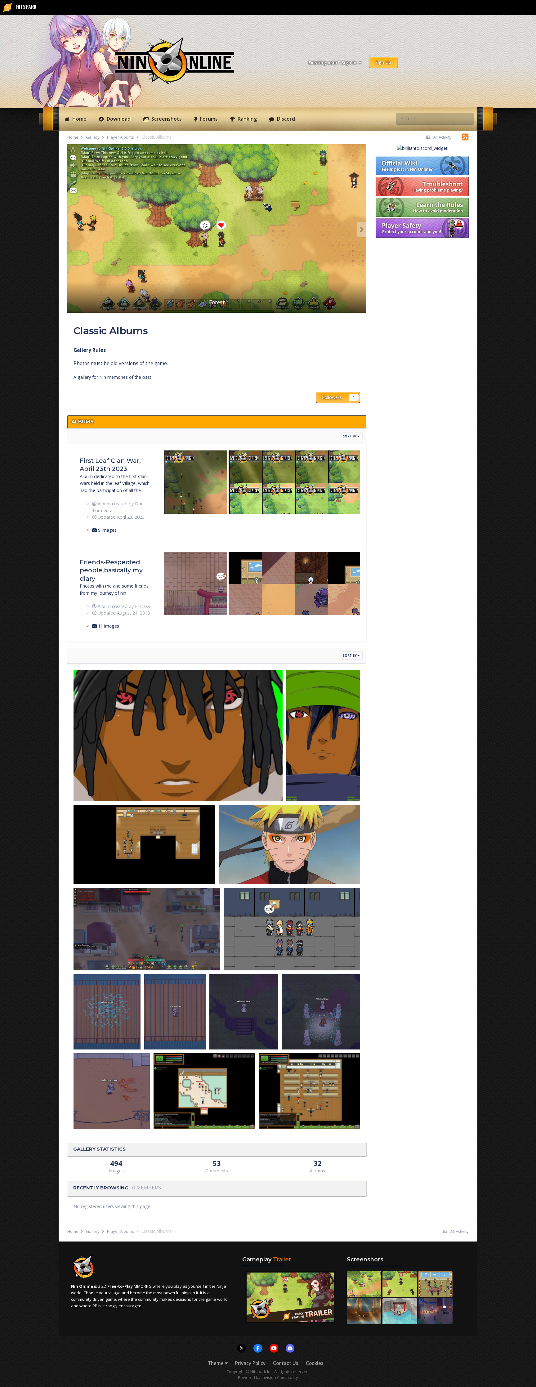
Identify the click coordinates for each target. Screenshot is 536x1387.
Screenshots (166, 118)
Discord (285, 118)
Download (118, 118)
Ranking (246, 118)
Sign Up (383, 62)
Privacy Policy (250, 1363)
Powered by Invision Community (268, 1377)
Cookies (315, 1363)
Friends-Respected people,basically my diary (111, 570)
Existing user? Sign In (333, 62)
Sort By (350, 436)
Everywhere (443, 118)
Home (79, 118)
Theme (216, 1363)
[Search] (467, 118)
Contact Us (285, 1363)
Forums (208, 118)
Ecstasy (142, 606)
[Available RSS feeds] (465, 137)
